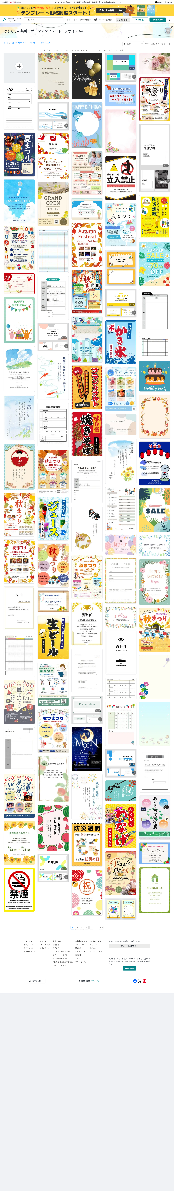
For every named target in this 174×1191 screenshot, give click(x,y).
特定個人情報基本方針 (61, 958)
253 (101, 928)
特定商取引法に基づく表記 (63, 962)
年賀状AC (79, 958)
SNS (159, 2)
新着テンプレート (30, 945)
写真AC (78, 948)
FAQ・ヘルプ (45, 945)
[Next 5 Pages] (96, 928)
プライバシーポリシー (61, 955)
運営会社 (56, 945)
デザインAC (94, 981)
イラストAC (79, 945)
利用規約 (56, 948)
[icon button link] (169, 20)
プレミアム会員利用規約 (62, 952)
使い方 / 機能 (84, 20)
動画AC (78, 955)
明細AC (93, 948)
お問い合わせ (45, 948)
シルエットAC (80, 952)
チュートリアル (29, 952)
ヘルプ (169, 2)
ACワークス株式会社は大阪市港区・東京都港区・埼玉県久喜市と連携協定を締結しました (88, 2)
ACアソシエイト (96, 952)
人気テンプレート (30, 948)
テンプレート (70, 20)
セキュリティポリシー (61, 965)
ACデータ (93, 945)
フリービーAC (80, 962)
